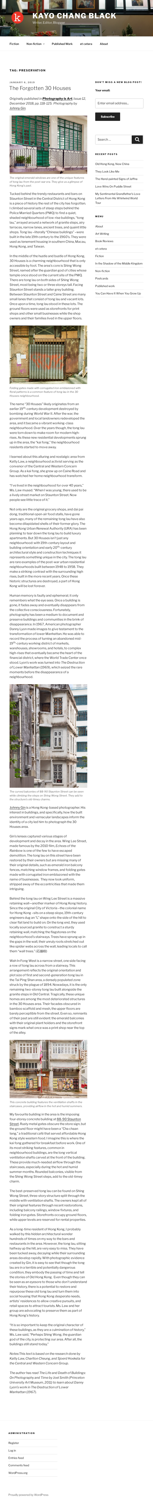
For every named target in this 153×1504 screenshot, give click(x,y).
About (104, 43)
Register (13, 1443)
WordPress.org (17, 1472)
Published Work (62, 43)
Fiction (14, 43)
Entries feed (16, 1458)
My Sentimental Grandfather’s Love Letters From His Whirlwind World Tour (117, 198)
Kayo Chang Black (74, 15)
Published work (105, 286)
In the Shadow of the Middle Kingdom (119, 263)
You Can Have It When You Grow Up (118, 293)
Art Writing (102, 233)
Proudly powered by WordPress (28, 1494)
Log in (12, 1450)
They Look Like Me (107, 171)
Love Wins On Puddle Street (113, 186)
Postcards (101, 278)
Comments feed (18, 1465)
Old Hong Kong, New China (112, 164)
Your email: (102, 90)
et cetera (86, 43)
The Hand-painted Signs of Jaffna (116, 179)
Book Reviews (104, 241)
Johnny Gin (18, 108)
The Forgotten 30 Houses (40, 88)
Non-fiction (33, 43)
